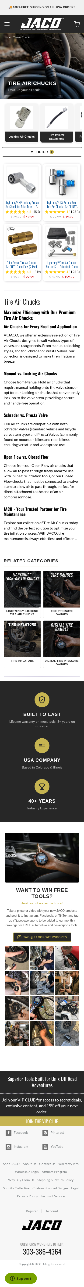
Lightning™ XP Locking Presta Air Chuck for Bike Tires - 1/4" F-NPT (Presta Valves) (22, 206)
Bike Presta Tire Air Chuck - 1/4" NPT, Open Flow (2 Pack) (22, 264)
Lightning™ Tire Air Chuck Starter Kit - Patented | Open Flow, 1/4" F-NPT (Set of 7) (62, 266)
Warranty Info (68, 1164)
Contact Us (47, 1164)
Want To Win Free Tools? (42, 893)
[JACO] (42, 24)
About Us (29, 1164)
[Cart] (77, 24)
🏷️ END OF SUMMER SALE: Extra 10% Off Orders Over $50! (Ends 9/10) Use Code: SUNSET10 (42, 7)
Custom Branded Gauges (50, 1188)
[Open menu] (7, 24)
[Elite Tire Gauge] (42, 858)
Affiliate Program (54, 1172)
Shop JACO (11, 1164)
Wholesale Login (27, 1172)
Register (32, 1211)
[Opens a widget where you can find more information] (21, 1279)
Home (7, 37)
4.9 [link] (29, 212)
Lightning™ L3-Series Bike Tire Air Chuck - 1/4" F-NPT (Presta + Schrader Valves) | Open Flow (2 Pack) (61, 208)
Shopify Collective (16, 1188)
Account (52, 1211)
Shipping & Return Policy (55, 1180)
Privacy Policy (27, 1196)
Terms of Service (53, 1196)
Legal (75, 1188)
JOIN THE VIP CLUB (42, 1121)
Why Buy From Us (21, 1180)
